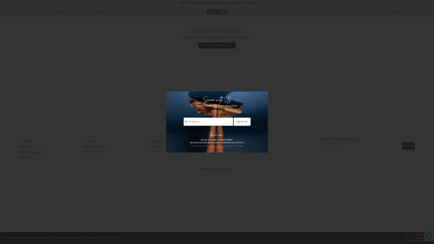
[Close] (264, 95)
